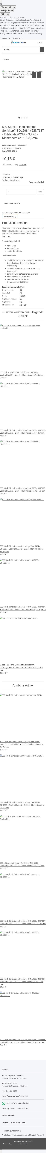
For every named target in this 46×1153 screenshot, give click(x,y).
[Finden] (42, 49)
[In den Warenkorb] (4, 68)
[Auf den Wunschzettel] (39, 75)
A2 (21, 293)
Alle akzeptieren (8, 7)
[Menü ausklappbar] (5, 43)
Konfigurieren (7, 10)
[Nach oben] (1, 1151)
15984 (22, 296)
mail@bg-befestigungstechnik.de (14, 1086)
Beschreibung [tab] (10, 216)
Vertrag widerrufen (12, 1131)
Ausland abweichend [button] (11, 180)
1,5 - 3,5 (23, 305)
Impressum (5, 38)
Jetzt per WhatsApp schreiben (18, 1103)
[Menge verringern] (4, 191)
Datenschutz (17, 38)
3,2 (21, 290)
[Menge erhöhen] (38, 197)
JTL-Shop (15, 1144)
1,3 (21, 302)
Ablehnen (5, 14)
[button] (30, 42)
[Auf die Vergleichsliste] (34, 75)
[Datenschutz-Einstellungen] (1, 2)
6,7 (21, 299)
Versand (22, 164)
